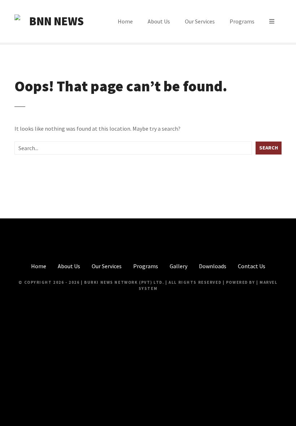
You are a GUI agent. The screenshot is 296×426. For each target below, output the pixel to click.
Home (125, 21)
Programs (242, 21)
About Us (159, 21)
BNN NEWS (56, 21)
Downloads (212, 266)
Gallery (178, 266)
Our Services (200, 21)
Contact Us (251, 266)
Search (268, 147)
